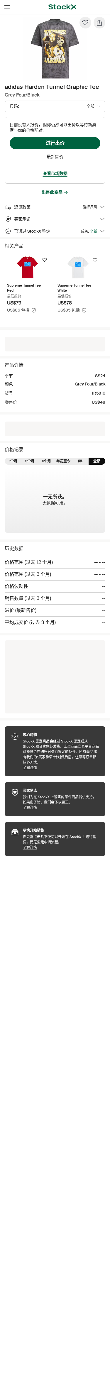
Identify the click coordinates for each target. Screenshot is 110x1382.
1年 (80, 461)
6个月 (46, 461)
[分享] (99, 22)
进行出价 (55, 143)
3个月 (29, 461)
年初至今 (63, 461)
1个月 (13, 461)
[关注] (44, 260)
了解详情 (61, 767)
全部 (96, 461)
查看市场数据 (55, 173)
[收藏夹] (85, 22)
